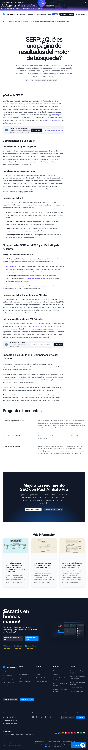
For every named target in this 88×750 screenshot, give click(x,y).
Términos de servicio (39, 741)
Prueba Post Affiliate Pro (33, 509)
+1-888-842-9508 (11, 720)
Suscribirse (58, 344)
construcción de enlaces (34, 278)
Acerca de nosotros (41, 671)
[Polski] (78, 733)
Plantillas (55, 674)
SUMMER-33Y (26, 8)
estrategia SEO (40, 326)
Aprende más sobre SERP (52, 509)
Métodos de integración (9, 679)
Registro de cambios (24, 678)
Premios (38, 674)
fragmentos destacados (51, 120)
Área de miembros (24, 674)
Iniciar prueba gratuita (10, 699)
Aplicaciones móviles (8, 682)
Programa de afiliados (42, 681)
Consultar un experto (66, 14)
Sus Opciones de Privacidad (56, 746)
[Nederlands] (75, 733)
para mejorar (32, 259)
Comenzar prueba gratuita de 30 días (55, 130)
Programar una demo (30, 638)
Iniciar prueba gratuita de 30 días (12, 638)
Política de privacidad (69, 741)
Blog (54, 671)
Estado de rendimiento (25, 681)
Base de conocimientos (25, 671)
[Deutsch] (56, 733)
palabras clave (22, 269)
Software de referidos (76, 687)
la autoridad (33, 286)
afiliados (12, 299)
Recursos (30, 14)
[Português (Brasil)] (81, 733)
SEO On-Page (11, 266)
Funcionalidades (7, 675)
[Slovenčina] (84, 733)
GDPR (56, 744)
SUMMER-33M (10, 8)
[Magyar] (69, 733)
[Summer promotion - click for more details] (44, 5)
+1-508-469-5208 (11, 724)
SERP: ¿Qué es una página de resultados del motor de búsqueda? (50, 21)
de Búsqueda (56, 65)
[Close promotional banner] (85, 2)
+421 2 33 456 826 (11, 717)
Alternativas (6, 686)
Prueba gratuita (81, 14)
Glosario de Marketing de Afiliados (18, 21)
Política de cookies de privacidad (43, 744)
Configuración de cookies (68, 744)
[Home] (3, 21)
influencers (26, 281)
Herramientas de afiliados (77, 691)
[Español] (63, 733)
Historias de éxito (40, 678)
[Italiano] (72, 733)
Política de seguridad (54, 741)
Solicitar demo (36, 130)
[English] (59, 733)
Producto (22, 14)
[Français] (66, 733)
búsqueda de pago (23, 175)
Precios (5, 672)
